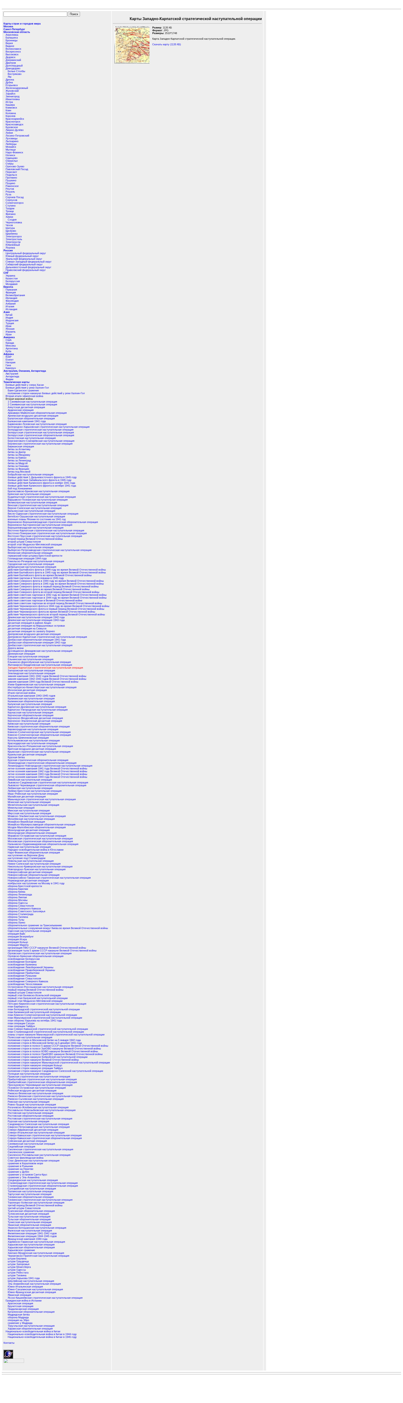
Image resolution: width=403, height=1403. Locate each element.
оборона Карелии (18, 888)
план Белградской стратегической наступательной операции (44, 1009)
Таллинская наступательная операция (30, 1191)
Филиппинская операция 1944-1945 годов (32, 1236)
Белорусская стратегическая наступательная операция (41, 432)
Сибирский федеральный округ (24, 264)
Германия (11, 289)
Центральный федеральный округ (26, 253)
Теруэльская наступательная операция (31, 1325)
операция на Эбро (18, 1320)
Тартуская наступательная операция (30, 1194)
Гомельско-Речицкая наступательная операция (36, 561)
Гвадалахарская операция (23, 1309)
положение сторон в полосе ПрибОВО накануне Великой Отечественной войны (55, 1054)
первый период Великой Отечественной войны (35, 989)
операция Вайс (16, 933)
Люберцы (11, 144)
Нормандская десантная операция (28, 880)
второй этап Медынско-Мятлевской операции (35, 544)
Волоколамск (13, 48)
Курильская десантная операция (27, 754)
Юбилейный (13, 244)
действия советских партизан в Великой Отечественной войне (45, 600)
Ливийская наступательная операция (30, 779)
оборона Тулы (16, 919)
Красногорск (13, 121)
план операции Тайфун (21, 1026)
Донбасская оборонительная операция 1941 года (37, 639)
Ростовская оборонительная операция (30, 1115)
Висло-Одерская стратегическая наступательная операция (43, 513)
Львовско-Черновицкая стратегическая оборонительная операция (47, 785)
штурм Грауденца (18, 1261)
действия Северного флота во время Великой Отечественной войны (49, 589)
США (8, 340)
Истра (9, 102)
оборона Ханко (16, 922)
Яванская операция (19, 1295)
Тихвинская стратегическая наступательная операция (40, 1199)
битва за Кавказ (17, 457)
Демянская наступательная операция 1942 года (36, 617)
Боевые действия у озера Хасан (25, 384)
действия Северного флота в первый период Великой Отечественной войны (53, 586)
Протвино (11, 177)
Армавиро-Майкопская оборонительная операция (37, 412)
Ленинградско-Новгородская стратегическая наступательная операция (50, 765)
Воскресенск (13, 51)
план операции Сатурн (21, 1023)
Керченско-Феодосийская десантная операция (35, 718)
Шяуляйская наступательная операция (31, 1281)
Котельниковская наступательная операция (34, 740)
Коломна (11, 113)
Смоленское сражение (21, 1152)
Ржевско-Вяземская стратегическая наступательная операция (45, 1096)
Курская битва (16, 757)
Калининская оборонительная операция (31, 701)
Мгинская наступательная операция (29, 802)
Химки (9, 216)
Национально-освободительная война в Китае (33, 1331)
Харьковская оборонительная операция (31, 1247)
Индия (9, 317)
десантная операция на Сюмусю (27, 628)
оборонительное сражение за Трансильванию (35, 925)
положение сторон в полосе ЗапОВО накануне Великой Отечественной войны (54, 1048)
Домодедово (13, 68)
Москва (8, 26)
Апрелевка (12, 34)
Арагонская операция (20, 1303)
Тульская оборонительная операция (29, 1219)
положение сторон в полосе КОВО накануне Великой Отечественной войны (53, 1051)
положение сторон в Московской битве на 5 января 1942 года (44, 1040)
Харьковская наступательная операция (31, 1244)
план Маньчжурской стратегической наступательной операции (45, 1017)
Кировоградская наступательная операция (33, 729)
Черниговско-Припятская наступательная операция (38, 1255)
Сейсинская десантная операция (27, 1141)
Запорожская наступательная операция (31, 670)
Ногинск (10, 155)
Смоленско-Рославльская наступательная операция (39, 1155)
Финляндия (12, 300)
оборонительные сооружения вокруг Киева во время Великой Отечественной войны (58, 928)
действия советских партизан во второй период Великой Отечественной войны (55, 603)
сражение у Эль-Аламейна (23, 1177)
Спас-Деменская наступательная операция (33, 1160)
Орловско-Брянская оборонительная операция (35, 956)
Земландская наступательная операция (31, 673)
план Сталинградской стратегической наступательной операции (46, 1031)
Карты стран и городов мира (22, 23)
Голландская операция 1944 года (27, 558)
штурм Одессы (17, 1269)
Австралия (12, 373)
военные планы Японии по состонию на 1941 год (37, 519)
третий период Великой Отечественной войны (35, 1205)
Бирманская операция (21, 446)
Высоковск (12, 54)
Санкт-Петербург (14, 29)
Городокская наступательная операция (31, 564)
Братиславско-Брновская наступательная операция (38, 491)
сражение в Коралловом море (25, 1163)
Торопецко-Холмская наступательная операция (36, 1202)
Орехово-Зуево (15, 166)
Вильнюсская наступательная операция (31, 510)
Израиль (11, 331)
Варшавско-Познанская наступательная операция (38, 499)
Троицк (10, 211)
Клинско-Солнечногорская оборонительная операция (39, 734)
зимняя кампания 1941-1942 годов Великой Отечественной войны (47, 676)
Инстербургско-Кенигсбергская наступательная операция (42, 687)
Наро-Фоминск (14, 152)
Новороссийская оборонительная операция (33, 874)
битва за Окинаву (18, 466)
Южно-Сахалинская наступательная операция (35, 1289)
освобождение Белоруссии (24, 959)
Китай (9, 314)
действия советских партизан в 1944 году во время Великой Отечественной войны (57, 597)
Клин (8, 110)
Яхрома (10, 247)
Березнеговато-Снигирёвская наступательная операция (41, 440)
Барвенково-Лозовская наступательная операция (37, 424)
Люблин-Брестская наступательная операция (35, 790)
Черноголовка (14, 222)
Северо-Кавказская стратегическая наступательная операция (45, 1135)
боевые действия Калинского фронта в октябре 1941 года (42, 485)
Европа (8, 286)
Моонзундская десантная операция (29, 830)
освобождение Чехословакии (25, 984)
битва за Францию (18, 468)
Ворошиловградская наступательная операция (35, 527)
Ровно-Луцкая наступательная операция (32, 1104)
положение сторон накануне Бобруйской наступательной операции (47, 1057)
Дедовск (10, 57)
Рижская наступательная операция (28, 1101)
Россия (8, 250)
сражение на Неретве (20, 1169)
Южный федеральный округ (22, 256)
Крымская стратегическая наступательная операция (39, 751)
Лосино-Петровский (17, 135)
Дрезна (10, 79)
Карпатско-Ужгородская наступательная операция (38, 709)
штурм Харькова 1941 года (24, 1278)
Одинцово (11, 158)
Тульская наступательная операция (29, 1216)
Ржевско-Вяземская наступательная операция (35, 1093)
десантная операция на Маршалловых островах (36, 625)
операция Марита (18, 945)
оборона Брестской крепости (25, 886)
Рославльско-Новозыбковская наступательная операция (42, 1110)
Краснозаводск (14, 124)
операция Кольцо (18, 942)
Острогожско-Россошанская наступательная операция (40, 987)
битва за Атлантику (19, 449)
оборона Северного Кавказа (24, 908)
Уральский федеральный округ (24, 258)
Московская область (16, 32)
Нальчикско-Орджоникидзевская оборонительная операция (43, 844)
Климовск (11, 107)
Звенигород (12, 96)
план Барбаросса (18, 1006)
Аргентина (12, 348)
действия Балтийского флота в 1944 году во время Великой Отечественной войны (57, 569)
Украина (10, 275)
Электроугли (13, 242)
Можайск (11, 146)
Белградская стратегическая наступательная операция (40, 429)
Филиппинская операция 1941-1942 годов (32, 1233)
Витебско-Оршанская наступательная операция (36, 516)
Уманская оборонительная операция (29, 1225)
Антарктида (12, 376)
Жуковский (12, 90)
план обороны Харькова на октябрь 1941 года (35, 1020)
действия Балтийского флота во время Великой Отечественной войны (50, 575)
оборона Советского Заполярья (26, 911)
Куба (8, 351)
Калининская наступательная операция (31, 698)
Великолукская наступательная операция (32, 502)
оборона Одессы (18, 902)
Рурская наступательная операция (28, 1121)
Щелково (11, 230)
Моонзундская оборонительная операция (32, 832)
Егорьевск (12, 85)
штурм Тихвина (17, 1275)
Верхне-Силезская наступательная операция (35, 508)
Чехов (9, 225)
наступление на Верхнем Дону (26, 855)
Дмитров (11, 62)
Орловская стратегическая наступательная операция (40, 953)
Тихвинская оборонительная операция (31, 1197)
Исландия (11, 309)
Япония (10, 328)
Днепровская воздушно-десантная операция (34, 634)
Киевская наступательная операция (29, 723)
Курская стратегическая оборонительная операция (38, 760)
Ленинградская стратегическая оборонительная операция (42, 762)
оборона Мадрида (18, 1317)
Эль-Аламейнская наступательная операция (34, 1283)
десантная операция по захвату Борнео (31, 631)
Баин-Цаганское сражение (23, 390)
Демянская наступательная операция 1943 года (36, 620)
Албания (11, 303)
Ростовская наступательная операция (30, 1113)
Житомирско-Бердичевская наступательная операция (40, 664)
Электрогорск (14, 236)
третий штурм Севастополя (24, 1208)
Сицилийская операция (21, 1146)
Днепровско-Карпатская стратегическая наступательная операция (47, 636)
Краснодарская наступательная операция (32, 743)
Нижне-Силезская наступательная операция (34, 863)
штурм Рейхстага (18, 1272)
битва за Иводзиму (19, 454)
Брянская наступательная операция (29, 494)
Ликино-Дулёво (15, 130)
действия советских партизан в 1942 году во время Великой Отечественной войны (57, 594)
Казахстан (12, 278)
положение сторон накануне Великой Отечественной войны (43, 1059)
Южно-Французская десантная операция (32, 1292)
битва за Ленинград (19, 460)
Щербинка (11, 233)
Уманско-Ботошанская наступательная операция (37, 1227)
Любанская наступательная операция (30, 788)
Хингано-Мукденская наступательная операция (36, 1253)
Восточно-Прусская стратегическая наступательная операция (45, 536)
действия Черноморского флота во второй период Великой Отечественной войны (56, 614)
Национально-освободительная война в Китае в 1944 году (42, 1334)
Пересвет (11, 172)
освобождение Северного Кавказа (28, 981)
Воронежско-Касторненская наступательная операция (40, 524)
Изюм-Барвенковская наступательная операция (36, 684)
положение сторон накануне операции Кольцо (35, 1065)
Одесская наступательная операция (29, 930)
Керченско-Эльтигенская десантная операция (35, 720)
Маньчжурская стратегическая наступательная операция (42, 799)
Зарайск (10, 93)
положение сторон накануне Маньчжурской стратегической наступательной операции (59, 1062)
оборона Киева (16, 891)
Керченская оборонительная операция (30, 715)
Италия (10, 306)
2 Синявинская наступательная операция (32, 404)
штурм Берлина (17, 1258)
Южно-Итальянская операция (25, 1286)
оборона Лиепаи (17, 897)
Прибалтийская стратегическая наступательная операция (42, 1079)
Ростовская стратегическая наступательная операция (40, 1118)
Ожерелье (12, 160)
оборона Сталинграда (20, 914)
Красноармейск (15, 118)
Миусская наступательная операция (29, 813)
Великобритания (15, 295)
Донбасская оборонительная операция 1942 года (37, 642)
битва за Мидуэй (18, 463)
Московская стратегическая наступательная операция (40, 838)
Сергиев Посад (15, 197)
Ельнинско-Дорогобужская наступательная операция (39, 662)
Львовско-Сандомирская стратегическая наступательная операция (48, 782)
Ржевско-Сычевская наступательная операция (36, 1099)
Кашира (10, 104)
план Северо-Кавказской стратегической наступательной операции (48, 1029)
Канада (10, 342)
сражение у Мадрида (20, 1323)
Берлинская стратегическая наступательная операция (40, 443)
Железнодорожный (17, 88)
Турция (10, 323)
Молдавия (11, 284)
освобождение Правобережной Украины (31, 970)
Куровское (12, 127)
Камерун (11, 368)
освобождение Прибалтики (23, 973)
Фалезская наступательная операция (30, 1230)
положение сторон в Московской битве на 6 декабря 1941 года (45, 1043)
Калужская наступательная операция (30, 704)
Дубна (9, 82)
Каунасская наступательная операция (30, 712)
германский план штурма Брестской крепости (35, 555)
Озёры (10, 163)
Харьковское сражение (21, 1250)
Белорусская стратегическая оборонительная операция (41, 435)
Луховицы (11, 138)
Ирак (8, 326)
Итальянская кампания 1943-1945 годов (31, 695)
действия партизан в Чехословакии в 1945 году (36, 578)
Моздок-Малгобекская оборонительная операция (37, 827)
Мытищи (11, 149)
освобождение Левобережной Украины (30, 967)
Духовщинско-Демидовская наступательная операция (40, 650)
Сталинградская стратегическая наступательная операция (43, 1183)
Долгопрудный (14, 65)
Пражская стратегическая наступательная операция (39, 1076)
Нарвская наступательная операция (29, 846)
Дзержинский (13, 60)
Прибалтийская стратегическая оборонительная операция (42, 1082)
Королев (10, 116)
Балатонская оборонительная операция (31, 418)
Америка (9, 337)
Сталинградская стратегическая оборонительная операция (43, 1185)
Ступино (11, 205)
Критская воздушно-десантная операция (32, 748)
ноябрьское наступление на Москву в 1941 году (36, 883)
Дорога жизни (16, 648)
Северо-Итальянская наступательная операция (36, 1132)
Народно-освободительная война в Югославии (35, 849)
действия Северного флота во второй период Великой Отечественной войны (53, 592)
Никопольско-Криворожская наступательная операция (40, 866)
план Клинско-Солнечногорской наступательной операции (42, 1015)
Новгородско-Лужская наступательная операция (37, 869)
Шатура (10, 228)
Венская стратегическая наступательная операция (38, 505)
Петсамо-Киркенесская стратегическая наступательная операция (47, 1003)
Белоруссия (13, 281)
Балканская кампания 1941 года (27, 421)
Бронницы (11, 40)
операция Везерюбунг (21, 936)
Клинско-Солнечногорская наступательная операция (39, 732)
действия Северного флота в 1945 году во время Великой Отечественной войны (56, 583)
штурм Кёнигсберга (19, 1267)
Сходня (12, 219)
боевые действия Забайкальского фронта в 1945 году (40, 480)
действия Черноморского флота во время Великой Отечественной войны (51, 611)
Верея (9, 43)
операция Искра (17, 939)
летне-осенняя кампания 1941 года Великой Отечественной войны (47, 768)
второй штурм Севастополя (24, 541)
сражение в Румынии (20, 1166)
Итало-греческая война (21, 692)
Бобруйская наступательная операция (30, 474)
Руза (8, 194)
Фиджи (9, 379)
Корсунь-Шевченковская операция (28, 737)
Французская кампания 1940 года (27, 1239)
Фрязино (11, 214)
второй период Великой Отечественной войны (35, 538)
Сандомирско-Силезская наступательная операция (38, 1124)
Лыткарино (12, 141)
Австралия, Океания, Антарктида (24, 370)
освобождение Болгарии (22, 961)
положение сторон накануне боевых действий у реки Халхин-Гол (46, 393)
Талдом (10, 208)
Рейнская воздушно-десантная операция (32, 1090)
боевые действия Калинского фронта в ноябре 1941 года (41, 482)
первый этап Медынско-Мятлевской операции (35, 1001)
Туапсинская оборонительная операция (31, 1211)
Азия (6, 312)
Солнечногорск (15, 202)
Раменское (12, 186)
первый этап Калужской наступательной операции (38, 998)
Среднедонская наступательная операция (33, 1180)
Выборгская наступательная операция (30, 547)
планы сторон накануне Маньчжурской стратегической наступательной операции (56, 1034)
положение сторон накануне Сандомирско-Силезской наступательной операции (55, 1071)
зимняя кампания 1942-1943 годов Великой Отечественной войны (47, 678)
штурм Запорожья (18, 1264)
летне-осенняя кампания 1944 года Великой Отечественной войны (47, 776)
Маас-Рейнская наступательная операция (33, 793)
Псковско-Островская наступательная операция (37, 1087)
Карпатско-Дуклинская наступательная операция (37, 706)
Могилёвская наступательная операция (31, 818)
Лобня (9, 132)
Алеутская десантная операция (26, 407)
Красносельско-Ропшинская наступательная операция (40, 746)
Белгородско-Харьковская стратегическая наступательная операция (49, 426)
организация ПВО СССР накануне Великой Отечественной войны (47, 947)
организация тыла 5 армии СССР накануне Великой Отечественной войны (52, 950)
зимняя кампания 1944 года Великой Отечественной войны (43, 681)
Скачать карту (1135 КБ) (166, 44)
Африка (8, 354)
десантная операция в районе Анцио (29, 622)
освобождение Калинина (22, 964)
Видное (10, 46)
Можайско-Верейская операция (26, 821)
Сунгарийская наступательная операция (32, 1188)
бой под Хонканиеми (20, 488)
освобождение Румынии (22, 975)
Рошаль (10, 191)
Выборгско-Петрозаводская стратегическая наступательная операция (49, 550)
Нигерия (10, 362)
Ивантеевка (13, 99)
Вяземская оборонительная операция (30, 552)
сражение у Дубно (18, 1171)
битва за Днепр (17, 452)
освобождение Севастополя (24, 978)
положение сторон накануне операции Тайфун (35, 1068)
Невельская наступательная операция (31, 860)
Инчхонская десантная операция (27, 690)
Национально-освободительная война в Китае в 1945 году (42, 1337)
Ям (9, 76)
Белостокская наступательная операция (32, 438)
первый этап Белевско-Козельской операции (34, 995)
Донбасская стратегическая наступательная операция (40, 645)
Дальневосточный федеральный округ (28, 267)
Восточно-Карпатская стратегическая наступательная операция (46, 530)
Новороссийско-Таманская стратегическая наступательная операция (49, 877)
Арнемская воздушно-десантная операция (33, 415)
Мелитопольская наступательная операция (33, 804)
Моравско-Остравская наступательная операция (37, 835)
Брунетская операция (20, 1306)
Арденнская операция (21, 410)
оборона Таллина (18, 916)
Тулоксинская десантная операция (28, 1213)
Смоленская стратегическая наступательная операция (40, 1149)
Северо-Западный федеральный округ (29, 261)
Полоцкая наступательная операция (29, 1073)
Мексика (11, 345)
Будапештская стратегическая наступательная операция (42, 496)
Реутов (10, 188)
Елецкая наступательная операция (28, 656)
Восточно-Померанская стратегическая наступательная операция (47, 533)
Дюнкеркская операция (21, 653)
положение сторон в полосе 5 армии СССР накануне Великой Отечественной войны (58, 1045)
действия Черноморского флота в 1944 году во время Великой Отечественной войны (58, 606)
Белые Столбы (16, 71)
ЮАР (8, 356)
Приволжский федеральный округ (26, 270)
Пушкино (11, 180)
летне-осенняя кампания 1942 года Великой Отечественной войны (47, 771)
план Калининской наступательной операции (34, 1012)
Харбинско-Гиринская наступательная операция (36, 1241)
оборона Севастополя (21, 905)
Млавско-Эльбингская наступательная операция (37, 816)
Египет (10, 359)
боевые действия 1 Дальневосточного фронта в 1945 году (42, 477)
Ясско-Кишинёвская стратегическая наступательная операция (45, 1297)
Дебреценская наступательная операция (32, 566)
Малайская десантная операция (27, 796)
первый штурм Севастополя (25, 992)
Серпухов (11, 200)
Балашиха (12, 37)
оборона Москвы (18, 900)
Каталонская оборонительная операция (31, 1311)
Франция (11, 292)
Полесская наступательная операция (30, 1037)
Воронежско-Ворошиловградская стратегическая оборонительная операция (53, 522)
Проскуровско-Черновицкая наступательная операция (40, 1085)
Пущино (10, 183)
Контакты (8, 1342)
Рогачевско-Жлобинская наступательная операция (38, 1107)
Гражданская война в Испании (24, 1300)
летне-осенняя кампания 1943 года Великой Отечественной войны (47, 774)
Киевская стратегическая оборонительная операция (39, 726)
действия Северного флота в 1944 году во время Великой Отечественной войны (56, 580)
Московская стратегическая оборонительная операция (40, 841)
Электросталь (14, 239)
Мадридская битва (19, 1314)
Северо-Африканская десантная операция (33, 1129)
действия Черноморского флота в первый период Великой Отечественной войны (56, 608)
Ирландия (11, 298)
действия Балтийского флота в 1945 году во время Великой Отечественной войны (57, 572)
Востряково (14, 74)
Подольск (11, 174)
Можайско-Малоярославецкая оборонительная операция (41, 824)
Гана (8, 365)
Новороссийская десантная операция (30, 872)
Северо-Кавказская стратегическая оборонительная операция (45, 1138)
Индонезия (12, 320)
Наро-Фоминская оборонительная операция (34, 852)
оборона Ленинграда (20, 894)
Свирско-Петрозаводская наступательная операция (39, 1127)
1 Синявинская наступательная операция (32, 401)
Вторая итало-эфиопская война (24, 396)
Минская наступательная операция (29, 810)
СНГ (6, 272)
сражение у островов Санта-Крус (27, 1174)
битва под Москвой (19, 471)
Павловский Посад (17, 169)
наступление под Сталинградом (26, 858)
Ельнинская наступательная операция (30, 659)
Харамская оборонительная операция (30, 1328)
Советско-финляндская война (25, 1157)
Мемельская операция (21, 807)
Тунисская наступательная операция (30, 1222)
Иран (9, 334)
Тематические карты (16, 382)
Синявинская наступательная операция (31, 1143)
